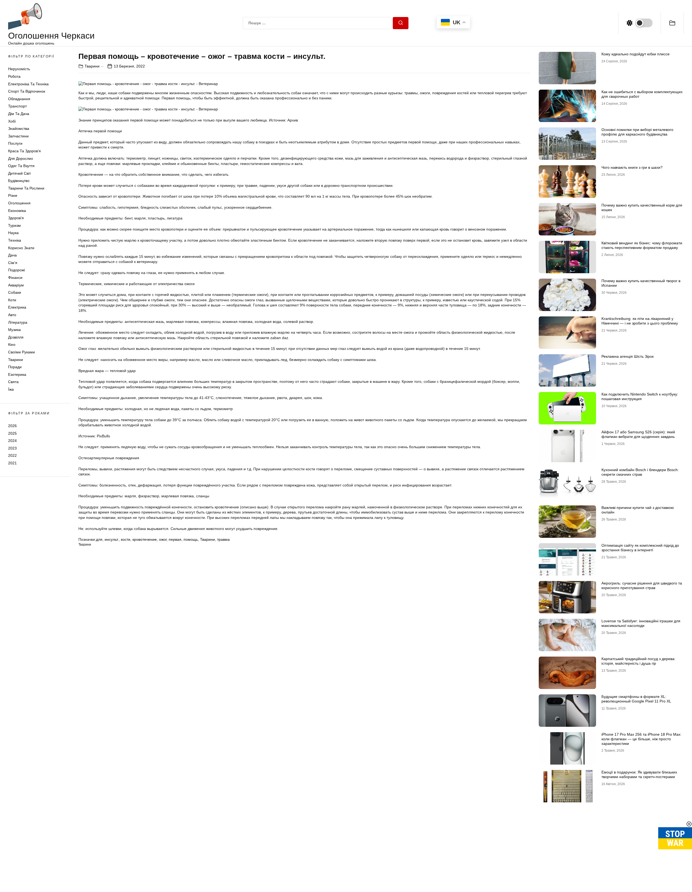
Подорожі (16, 270)
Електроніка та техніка (28, 84)
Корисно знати (21, 248)
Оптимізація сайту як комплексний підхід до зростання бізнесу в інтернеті (640, 547)
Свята (13, 382)
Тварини (15, 359)
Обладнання (19, 99)
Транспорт (17, 106)
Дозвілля (16, 337)
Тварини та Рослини (26, 188)
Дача (12, 255)
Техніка (14, 240)
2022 (12, 455)
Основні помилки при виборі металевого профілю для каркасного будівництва (637, 131)
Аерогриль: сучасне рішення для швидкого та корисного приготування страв (641, 585)
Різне (12, 195)
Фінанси (15, 277)
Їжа (11, 389)
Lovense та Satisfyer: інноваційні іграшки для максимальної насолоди (640, 623)
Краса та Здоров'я (24, 151)
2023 (12, 448)
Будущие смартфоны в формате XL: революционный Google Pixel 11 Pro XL (636, 698)
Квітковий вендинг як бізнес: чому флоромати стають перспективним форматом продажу (641, 245)
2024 (12, 440)
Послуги (15, 143)
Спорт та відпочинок (26, 91)
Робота (14, 76)
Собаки (14, 292)
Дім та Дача (18, 114)
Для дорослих (20, 158)
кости (125, 539)
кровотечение (144, 539)
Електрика (17, 307)
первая (175, 539)
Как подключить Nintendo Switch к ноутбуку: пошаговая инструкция (639, 396)
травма (223, 539)
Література (17, 322)
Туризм (14, 225)
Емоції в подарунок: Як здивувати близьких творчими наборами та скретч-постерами (639, 774)
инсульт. (112, 539)
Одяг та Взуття (21, 166)
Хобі (12, 121)
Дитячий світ (19, 173)
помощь (191, 539)
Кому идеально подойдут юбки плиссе (635, 54)
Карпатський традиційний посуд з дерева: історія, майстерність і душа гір (638, 661)
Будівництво (18, 180)
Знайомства (18, 128)
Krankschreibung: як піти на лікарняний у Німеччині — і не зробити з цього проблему (639, 320)
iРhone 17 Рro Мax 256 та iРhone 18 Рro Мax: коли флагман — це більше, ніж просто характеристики (641, 739)
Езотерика (17, 374)
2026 (12, 426)
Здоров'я (16, 218)
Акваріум (16, 285)
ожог (163, 539)
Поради (15, 367)
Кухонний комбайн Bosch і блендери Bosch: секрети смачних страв (640, 472)
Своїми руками (21, 352)
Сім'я (12, 263)
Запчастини (18, 136)
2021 (12, 463)
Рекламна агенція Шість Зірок (627, 356)
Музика (14, 329)
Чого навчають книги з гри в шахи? (632, 167)
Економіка (17, 210)
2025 (12, 433)
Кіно (11, 344)
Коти (12, 300)
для (99, 539)
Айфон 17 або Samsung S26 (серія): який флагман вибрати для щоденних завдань (638, 434)
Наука (13, 233)
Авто (12, 315)
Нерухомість (19, 69)
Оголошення (19, 203)
